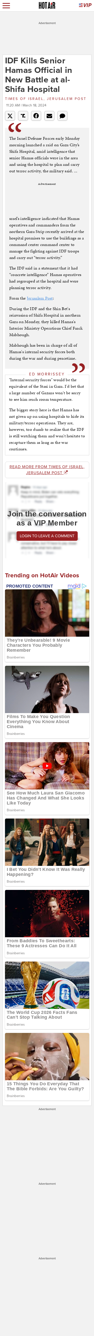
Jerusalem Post (40, 298)
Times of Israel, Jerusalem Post (45, 99)
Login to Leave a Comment (47, 536)
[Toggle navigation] (6, 5)
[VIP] (85, 5)
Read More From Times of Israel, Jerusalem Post (47, 469)
